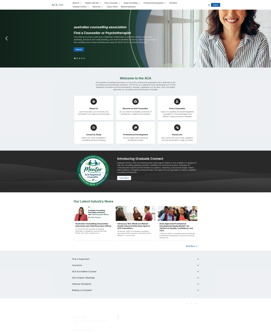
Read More (190, 246)
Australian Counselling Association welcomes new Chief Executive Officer (93, 225)
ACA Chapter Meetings (83, 277)
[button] (77, 3)
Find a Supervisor (81, 259)
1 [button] (74, 58)
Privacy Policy (177, 316)
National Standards (81, 284)
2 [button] (77, 58)
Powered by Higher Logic (188, 330)
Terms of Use (176, 318)
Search (79, 49)
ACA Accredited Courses (84, 271)
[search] (206, 5)
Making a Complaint (82, 290)
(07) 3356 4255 (125, 316)
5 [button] (84, 58)
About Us (148, 316)
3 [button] (79, 58)
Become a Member (151, 320)
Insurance (77, 265)
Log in (215, 5)
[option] (135, 39)
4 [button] (81, 58)
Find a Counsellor (151, 318)
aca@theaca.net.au (126, 318)
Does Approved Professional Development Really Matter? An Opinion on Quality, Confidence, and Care (176, 227)
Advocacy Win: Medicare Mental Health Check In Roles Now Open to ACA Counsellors (133, 226)
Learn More (124, 178)
